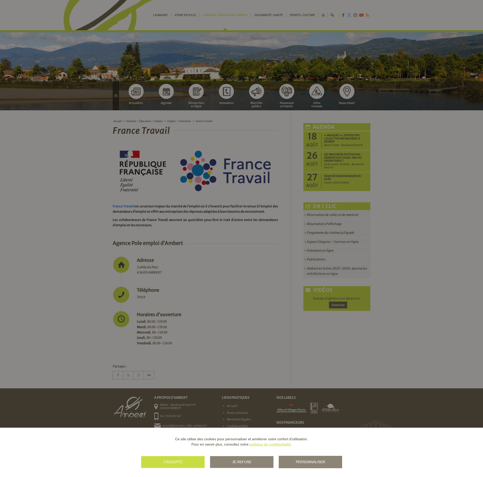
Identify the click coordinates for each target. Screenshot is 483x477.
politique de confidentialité (270, 444)
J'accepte (173, 462)
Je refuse (241, 462)
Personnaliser (310, 462)
